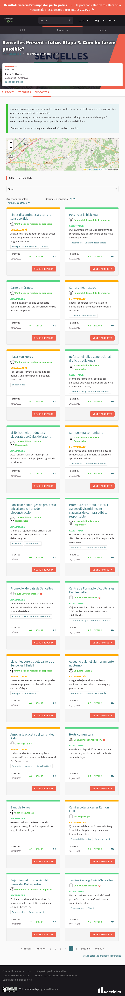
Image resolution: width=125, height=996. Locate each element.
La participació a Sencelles (51, 971)
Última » (99, 948)
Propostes (42, 92)
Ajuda (102, 30)
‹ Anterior (40, 948)
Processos (62, 30)
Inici (22, 30)
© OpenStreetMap (101, 169)
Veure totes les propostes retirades (102, 955)
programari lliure (48, 989)
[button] (10, 142)
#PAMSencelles (11, 53)
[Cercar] (70, 20)
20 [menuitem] (71, 199)
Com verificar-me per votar (17, 971)
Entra (112, 20)
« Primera (26, 948)
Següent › (86, 948)
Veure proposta (45, 268)
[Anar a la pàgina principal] (8, 20)
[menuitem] (84, 20)
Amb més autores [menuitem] (17, 202)
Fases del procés (14, 81)
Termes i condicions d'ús (15, 975)
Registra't (100, 20)
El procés (8, 92)
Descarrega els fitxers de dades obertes (56, 975)
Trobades (24, 92)
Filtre (11, 189)
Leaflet (89, 169)
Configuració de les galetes (17, 979)
